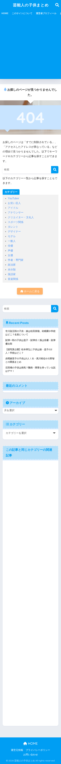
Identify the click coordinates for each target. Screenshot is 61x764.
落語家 (12, 274)
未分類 (12, 269)
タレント (13, 226)
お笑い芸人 (14, 203)
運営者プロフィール (46, 13)
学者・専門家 (15, 260)
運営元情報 (17, 750)
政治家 (12, 264)
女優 (10, 255)
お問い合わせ (30, 754)
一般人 (12, 241)
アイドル (13, 207)
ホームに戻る (31, 291)
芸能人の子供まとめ (31, 5)
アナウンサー (15, 212)
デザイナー (14, 231)
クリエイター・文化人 (21, 217)
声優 (10, 250)
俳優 (10, 245)
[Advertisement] (30, 48)
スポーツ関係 (15, 222)
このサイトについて (22, 13)
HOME (4, 13)
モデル (12, 236)
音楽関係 (13, 279)
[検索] (54, 169)
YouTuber (13, 198)
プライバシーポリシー (38, 750)
